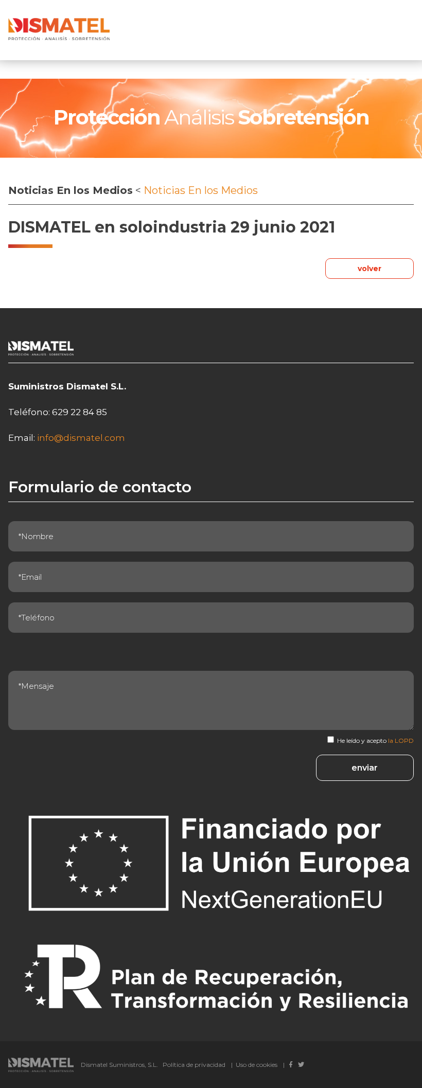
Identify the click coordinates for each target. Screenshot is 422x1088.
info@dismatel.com (81, 438)
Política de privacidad (194, 1064)
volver (369, 268)
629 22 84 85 (79, 412)
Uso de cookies (256, 1064)
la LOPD (401, 740)
